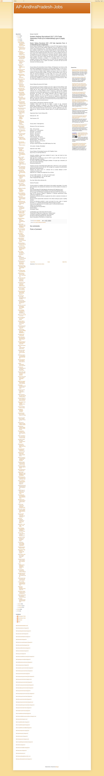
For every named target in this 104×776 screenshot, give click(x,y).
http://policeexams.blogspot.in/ (22, 736)
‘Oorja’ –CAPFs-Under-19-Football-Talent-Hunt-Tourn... (21, 159)
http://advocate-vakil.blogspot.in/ (22, 633)
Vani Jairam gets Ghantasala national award (21, 450)
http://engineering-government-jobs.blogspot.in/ (25, 676)
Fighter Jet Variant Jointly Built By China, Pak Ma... (21, 382)
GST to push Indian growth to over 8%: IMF (21, 134)
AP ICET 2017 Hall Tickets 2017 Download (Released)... (21, 279)
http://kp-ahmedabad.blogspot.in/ (22, 650)
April (19, 40)
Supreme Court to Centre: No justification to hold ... (21, 391)
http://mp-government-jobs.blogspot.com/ (24, 679)
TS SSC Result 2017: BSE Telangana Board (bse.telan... (22, 297)
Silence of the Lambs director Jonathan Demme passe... (21, 534)
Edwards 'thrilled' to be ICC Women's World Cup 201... (22, 399)
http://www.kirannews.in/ (20, 753)
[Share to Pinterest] (50, 220)
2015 (18, 611)
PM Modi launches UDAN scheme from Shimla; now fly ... (22, 575)
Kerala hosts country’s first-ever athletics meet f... (21, 208)
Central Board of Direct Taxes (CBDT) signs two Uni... (22, 163)
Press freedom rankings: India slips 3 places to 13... (21, 433)
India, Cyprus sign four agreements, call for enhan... (22, 180)
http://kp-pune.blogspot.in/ (21, 653)
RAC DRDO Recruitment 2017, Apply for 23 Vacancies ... (21, 235)
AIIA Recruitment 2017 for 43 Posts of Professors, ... (22, 244)
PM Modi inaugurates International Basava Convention (21, 122)
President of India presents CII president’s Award (21, 539)
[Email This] (45, 220)
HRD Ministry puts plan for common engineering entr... (22, 203)
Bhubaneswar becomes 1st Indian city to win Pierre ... (21, 446)
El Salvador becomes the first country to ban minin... (22, 387)
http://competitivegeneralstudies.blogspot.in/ (24, 741)
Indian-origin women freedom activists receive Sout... (21, 99)
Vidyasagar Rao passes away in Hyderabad (21, 89)
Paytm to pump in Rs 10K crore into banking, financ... (22, 395)
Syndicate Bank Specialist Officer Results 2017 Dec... (22, 302)
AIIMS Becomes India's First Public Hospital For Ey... (21, 454)
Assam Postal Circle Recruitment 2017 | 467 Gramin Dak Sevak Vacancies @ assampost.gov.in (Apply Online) (79, 125)
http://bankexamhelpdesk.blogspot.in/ (23, 636)
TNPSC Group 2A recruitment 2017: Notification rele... (22, 478)
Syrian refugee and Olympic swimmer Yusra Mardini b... (21, 404)
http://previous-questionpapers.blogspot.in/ (24, 642)
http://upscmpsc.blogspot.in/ (21, 750)
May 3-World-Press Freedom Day (21, 470)
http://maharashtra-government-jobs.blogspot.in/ (25, 704)
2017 (34, 222)
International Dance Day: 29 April (22, 109)
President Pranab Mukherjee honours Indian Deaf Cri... (21, 71)
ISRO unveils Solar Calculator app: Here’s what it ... (21, 579)
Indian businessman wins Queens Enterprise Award (22, 596)
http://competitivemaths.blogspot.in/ (22, 722)
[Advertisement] (50, 22)
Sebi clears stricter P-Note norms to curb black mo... (21, 592)
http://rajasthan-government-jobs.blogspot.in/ (24, 667)
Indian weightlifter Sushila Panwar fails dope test (21, 57)
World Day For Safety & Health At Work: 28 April (21, 423)
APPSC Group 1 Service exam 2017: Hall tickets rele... (22, 275)
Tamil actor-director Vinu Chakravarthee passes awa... (21, 347)
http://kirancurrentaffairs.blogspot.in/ (23, 747)
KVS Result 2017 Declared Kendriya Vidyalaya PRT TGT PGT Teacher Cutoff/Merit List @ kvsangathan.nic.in (79, 144)
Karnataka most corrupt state (21, 335)
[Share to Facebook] (49, 220)
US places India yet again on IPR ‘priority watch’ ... (21, 211)
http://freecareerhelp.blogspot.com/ (22, 645)
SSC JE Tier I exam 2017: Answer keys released (21, 288)
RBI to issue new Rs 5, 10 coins (22, 315)
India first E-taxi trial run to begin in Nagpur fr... (22, 327)
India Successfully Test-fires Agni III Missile (21, 466)
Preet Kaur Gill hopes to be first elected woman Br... (21, 48)
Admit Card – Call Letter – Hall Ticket (21, 525)
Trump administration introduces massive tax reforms (21, 566)
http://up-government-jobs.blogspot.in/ (23, 690)
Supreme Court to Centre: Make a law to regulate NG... (21, 561)
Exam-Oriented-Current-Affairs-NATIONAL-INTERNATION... (21, 44)
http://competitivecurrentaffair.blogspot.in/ (24, 727)
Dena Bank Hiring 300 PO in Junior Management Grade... (22, 248)
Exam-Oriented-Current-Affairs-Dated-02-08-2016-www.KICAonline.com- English (83, 134)
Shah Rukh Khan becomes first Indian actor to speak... (21, 112)
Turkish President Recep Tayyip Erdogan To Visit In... (21, 419)
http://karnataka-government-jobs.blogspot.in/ (24, 687)
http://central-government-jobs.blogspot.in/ (24, 696)
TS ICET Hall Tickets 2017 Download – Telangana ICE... (21, 506)
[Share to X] (47, 220)
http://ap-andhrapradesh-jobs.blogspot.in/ (24, 759)
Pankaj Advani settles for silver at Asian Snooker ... (22, 139)
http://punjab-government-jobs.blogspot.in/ (24, 682)
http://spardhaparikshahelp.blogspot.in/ (23, 630)
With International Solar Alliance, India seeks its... (21, 360)
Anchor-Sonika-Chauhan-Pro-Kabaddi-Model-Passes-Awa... (21, 94)
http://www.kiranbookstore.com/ (22, 625)
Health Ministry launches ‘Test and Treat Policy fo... (21, 172)
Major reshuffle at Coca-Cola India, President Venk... (22, 194)
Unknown (20, 619)
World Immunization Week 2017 (22, 106)
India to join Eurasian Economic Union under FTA (21, 588)
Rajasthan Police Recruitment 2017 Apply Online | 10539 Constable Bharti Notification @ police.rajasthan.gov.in (79, 84)
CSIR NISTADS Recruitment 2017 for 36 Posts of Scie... (22, 240)
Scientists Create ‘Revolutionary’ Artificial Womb (21, 463)
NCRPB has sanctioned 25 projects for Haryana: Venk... (21, 53)
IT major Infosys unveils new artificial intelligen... (21, 117)
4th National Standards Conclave (20, 410)
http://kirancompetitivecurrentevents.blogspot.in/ (25, 656)
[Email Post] (43, 220)
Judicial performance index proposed (21, 364)
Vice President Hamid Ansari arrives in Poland (22, 570)
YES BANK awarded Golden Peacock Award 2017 (22, 600)
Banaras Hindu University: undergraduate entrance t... (21, 515)
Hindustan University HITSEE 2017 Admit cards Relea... (21, 520)
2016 (18, 609)
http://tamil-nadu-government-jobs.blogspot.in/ (25, 685)
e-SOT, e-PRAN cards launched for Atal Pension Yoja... (21, 583)
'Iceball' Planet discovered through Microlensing (21, 149)
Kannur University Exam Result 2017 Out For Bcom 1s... (21, 293)
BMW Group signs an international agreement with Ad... (21, 356)
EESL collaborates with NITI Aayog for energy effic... (21, 167)
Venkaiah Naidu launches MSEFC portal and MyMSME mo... (22, 331)
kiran (19, 621)
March (19, 603)
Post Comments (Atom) (39, 264)
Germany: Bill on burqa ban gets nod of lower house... (21, 323)
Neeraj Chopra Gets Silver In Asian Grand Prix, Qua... (22, 378)
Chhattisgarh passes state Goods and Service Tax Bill (21, 85)
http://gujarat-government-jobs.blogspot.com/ (24, 702)
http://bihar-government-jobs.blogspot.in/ (23, 699)
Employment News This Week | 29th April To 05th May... (21, 267)
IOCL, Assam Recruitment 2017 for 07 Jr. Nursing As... (21, 253)
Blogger (57, 766)
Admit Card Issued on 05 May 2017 (79, 77)
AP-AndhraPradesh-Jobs (39, 6)
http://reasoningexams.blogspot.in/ (22, 730)
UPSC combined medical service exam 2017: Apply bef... (21, 482)
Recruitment (43, 222)
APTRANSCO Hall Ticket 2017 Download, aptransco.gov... (21, 284)
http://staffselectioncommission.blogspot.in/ (24, 662)
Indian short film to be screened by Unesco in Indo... (22, 436)
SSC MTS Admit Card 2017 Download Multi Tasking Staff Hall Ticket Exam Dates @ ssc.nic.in (79, 116)
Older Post (64, 261)
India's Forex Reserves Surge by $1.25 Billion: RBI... (21, 198)
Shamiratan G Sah (21, 616)
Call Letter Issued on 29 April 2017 (21, 271)
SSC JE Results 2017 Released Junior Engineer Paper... (21, 496)
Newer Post (32, 261)
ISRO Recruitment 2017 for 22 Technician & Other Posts (21, 263)
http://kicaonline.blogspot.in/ (21, 639)
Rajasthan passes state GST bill (21, 548)
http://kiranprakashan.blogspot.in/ (22, 628)
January (20, 607)
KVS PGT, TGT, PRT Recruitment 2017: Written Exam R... (22, 307)
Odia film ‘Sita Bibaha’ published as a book (21, 66)
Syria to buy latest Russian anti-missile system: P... (21, 352)
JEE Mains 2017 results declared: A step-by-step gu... (21, 501)
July (19, 37)
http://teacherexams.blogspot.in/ (22, 733)
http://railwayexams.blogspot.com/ (22, 739)
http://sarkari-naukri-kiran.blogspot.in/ (23, 710)
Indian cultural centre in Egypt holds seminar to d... (21, 185)
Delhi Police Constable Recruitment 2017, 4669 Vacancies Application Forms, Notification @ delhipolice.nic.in (80, 100)
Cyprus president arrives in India (21, 407)
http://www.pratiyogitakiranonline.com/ (23, 756)
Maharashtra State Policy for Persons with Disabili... (21, 551)
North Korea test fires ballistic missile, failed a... (22, 127)
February (20, 605)
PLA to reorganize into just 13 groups (21, 318)
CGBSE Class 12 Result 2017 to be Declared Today (21, 492)
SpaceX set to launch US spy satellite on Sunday (21, 62)
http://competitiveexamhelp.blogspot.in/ (23, 713)
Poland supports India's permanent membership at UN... (21, 220)
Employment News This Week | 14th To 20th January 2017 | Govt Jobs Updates (79, 70)
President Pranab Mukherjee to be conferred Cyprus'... (21, 177)
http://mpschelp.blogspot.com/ (21, 719)
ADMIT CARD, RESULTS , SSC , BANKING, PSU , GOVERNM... (22, 226)
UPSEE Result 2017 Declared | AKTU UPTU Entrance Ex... (22, 487)
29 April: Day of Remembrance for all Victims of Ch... (21, 154)
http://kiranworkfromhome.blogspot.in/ (23, 648)
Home (49, 261)
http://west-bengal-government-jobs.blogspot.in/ (25, 693)
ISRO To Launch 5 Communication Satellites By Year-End (21, 459)
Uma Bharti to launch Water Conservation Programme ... (21, 544)
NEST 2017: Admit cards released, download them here (21, 511)
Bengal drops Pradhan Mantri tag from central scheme (21, 428)
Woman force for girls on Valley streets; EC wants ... (22, 415)
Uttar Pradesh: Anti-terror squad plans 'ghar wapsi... (21, 556)
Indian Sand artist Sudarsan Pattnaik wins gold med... (21, 81)
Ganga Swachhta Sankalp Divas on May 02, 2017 (22, 102)
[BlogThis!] (46, 220)
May (19, 39)
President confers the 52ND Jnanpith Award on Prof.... (21, 441)
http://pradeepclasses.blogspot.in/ (22, 665)
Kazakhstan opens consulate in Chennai (21, 215)
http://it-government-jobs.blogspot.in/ (23, 673)
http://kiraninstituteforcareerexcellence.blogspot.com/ (26, 716)
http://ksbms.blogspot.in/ (20, 744)
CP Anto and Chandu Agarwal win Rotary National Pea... (22, 369)
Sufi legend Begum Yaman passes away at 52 (21, 342)
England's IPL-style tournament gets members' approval (21, 373)
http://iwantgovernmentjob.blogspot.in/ (23, 659)
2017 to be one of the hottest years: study (22, 130)
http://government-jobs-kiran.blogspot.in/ (23, 707)
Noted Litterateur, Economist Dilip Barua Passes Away (21, 339)
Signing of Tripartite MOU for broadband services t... (22, 190)
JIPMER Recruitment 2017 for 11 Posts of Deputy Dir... (22, 258)
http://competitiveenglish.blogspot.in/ (23, 724)
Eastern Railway (38, 222)
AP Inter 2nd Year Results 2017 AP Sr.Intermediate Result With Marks (78, 93)
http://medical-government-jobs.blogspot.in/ (24, 670)
